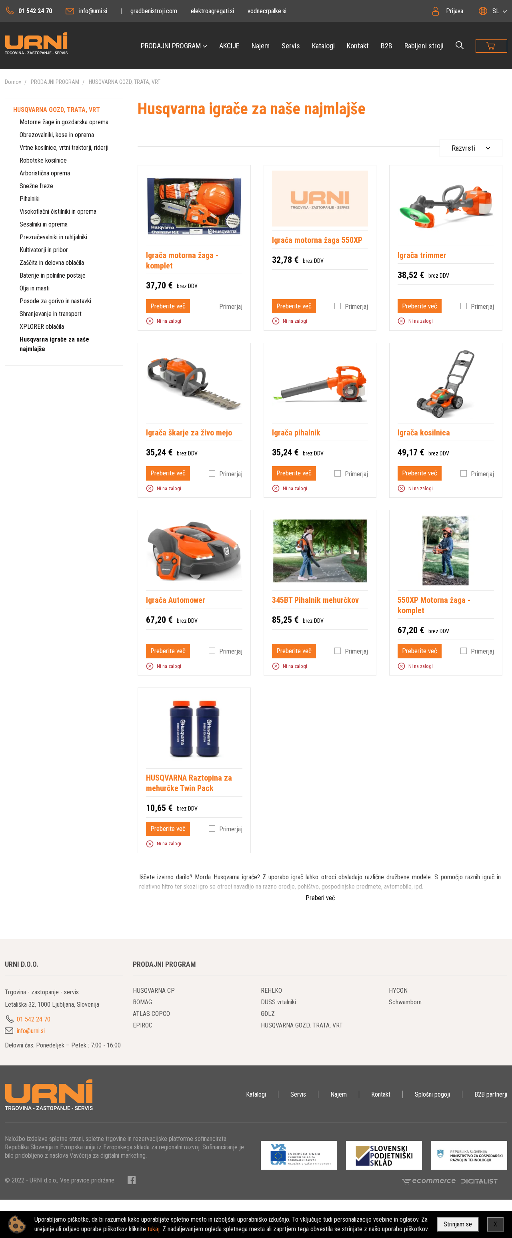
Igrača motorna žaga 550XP (317, 240)
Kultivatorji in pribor (44, 250)
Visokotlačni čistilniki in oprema (58, 211)
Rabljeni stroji (424, 46)
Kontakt (358, 46)
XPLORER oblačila (42, 326)
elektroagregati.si (212, 11)
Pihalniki (30, 199)
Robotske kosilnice (43, 160)
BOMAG (142, 1002)
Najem (261, 46)
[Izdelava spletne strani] (479, 1181)
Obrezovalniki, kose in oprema (57, 135)
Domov (13, 82)
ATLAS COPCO (151, 1013)
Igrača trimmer (422, 255)
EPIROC (142, 1025)
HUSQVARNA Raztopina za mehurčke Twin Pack (189, 783)
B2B (386, 46)
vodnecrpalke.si (267, 11)
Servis (291, 46)
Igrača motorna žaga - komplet (182, 260)
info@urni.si (93, 11)
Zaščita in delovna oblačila (52, 262)
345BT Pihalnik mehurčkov (315, 600)
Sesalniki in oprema (44, 224)
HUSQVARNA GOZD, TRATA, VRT (124, 82)
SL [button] (495, 11)
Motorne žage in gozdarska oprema (64, 122)
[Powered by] (431, 1181)
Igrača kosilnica (424, 432)
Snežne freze (36, 186)
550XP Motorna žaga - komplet (434, 605)
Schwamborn (405, 1002)
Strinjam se (458, 1224)
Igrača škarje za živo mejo (189, 432)
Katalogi (323, 46)
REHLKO (271, 990)
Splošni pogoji (432, 1094)
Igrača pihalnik (296, 432)
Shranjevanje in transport (51, 314)
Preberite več (168, 306)
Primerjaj (230, 306)
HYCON (398, 990)
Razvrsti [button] (463, 148)
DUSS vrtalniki (278, 1002)
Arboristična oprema (45, 173)
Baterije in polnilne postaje (53, 275)
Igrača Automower (175, 600)
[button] (150, 321)
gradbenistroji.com (153, 11)
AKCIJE (229, 46)
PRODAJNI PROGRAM (171, 46)
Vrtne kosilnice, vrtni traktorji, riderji (64, 147)
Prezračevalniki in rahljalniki (53, 237)
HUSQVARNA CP (154, 990)
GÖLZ (268, 1013)
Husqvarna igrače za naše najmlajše (54, 344)
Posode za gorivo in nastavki (55, 301)
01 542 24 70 (35, 11)
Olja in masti (35, 288)
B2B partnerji (490, 1094)
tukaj (154, 1229)
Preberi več (320, 898)
